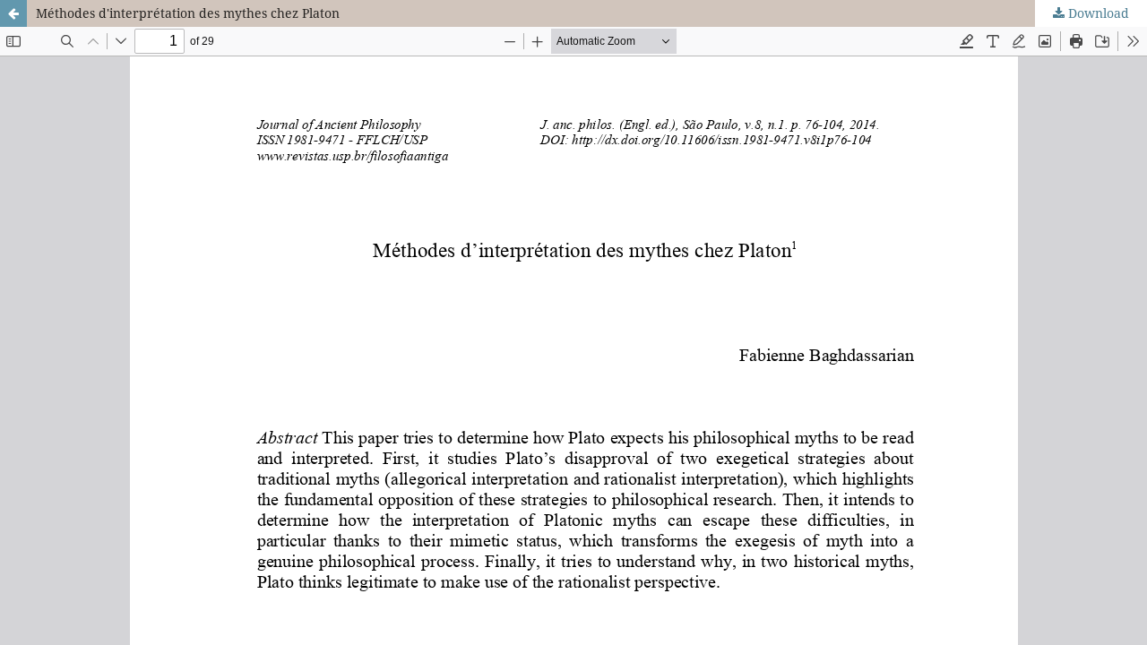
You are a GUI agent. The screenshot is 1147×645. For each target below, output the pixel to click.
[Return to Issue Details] (13, 13)
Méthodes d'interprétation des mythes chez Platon (188, 13)
